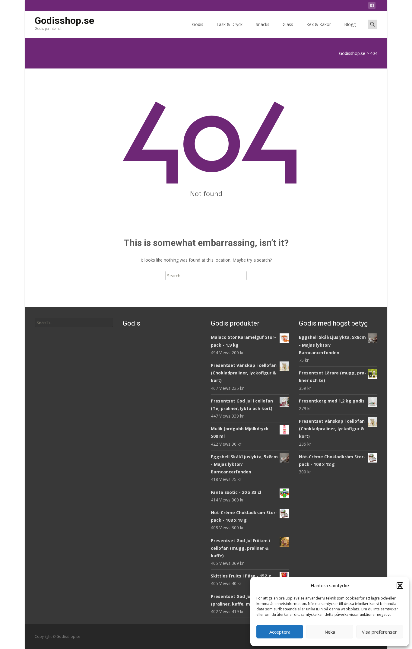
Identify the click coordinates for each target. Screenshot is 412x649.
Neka (330, 632)
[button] (400, 586)
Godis (197, 24)
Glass (288, 24)
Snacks (262, 24)
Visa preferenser (379, 632)
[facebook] (372, 6)
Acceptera (279, 632)
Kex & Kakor (318, 24)
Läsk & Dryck (229, 24)
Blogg (350, 24)
